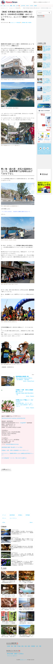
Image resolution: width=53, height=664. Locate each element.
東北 (12, 646)
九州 (37, 646)
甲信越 (18, 646)
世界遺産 (28, 515)
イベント (4, 515)
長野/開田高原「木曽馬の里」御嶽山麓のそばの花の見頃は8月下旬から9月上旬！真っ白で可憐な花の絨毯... (47, 73)
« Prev (3, 522)
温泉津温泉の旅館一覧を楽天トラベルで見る (12, 447)
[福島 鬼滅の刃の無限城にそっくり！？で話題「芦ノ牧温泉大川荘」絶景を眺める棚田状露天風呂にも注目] (40, 48)
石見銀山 (20, 515)
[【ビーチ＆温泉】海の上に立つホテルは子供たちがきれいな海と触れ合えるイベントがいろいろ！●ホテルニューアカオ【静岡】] (40, 90)
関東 (15, 646)
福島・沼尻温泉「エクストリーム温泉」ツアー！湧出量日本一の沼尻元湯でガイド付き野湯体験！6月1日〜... (47, 81)
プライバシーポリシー (12, 655)
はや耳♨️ (18, 5)
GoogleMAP (23, 422)
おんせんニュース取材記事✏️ (15, 22)
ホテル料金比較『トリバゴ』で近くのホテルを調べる (14, 458)
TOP (1, 5)
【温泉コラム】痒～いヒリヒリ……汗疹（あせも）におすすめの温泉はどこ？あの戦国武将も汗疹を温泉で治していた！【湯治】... (46, 57)
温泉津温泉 (12, 515)
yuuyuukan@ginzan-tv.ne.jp (12, 444)
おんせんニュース (23, 659)
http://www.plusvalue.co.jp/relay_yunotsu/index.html (13, 418)
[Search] (49, 13)
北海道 (8, 646)
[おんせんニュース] (9, 2)
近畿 (29, 646)
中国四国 (29, 22)
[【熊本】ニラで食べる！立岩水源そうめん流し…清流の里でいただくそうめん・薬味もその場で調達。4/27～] (40, 65)
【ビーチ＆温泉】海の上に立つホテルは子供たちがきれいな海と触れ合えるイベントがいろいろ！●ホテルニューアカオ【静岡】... (47, 89)
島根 (26, 22)
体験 (14, 5)
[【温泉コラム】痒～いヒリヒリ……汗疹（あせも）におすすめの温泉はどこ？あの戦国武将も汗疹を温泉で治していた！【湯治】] (40, 57)
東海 (22, 646)
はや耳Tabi (23, 5)
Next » (31, 522)
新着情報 (23, 22)
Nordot (27, 5)
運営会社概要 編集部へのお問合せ (15, 653)
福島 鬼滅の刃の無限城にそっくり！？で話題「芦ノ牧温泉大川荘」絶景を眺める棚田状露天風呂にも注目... (46, 49)
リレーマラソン (13, 518)
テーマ (8, 5)
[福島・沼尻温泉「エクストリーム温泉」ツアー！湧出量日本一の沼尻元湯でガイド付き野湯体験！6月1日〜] (40, 81)
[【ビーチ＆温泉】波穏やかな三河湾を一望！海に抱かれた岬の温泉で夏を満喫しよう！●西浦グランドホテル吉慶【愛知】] (40, 99)
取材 (11, 5)
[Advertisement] (17, 33)
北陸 (26, 646)
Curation (31, 5)
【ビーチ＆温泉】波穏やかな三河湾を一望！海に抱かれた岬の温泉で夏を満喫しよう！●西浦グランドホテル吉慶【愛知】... (47, 98)
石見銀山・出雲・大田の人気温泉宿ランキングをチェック (15, 450)
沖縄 (40, 646)
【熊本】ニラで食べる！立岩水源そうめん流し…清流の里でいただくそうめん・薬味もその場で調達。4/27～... (46, 65)
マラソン (4, 518)
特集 (4, 5)
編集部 (35, 5)
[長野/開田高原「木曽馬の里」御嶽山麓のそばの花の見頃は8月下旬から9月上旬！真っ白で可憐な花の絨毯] (40, 73)
